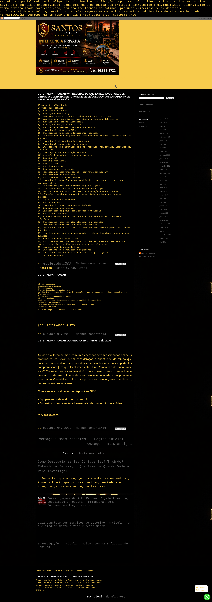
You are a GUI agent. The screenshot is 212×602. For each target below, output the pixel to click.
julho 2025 (163, 140)
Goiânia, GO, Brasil (72, 268)
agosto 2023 (164, 195)
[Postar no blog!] (118, 264)
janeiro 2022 (164, 217)
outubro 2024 (164, 169)
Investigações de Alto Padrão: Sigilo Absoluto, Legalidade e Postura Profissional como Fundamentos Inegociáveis (88, 502)
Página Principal (144, 111)
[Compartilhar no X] (120, 264)
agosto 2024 (164, 177)
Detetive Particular (148, 253)
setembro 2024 (165, 173)
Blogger (117, 596)
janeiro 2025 (164, 159)
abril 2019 (163, 242)
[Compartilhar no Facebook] (122, 264)
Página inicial (109, 439)
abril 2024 (163, 191)
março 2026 (164, 130)
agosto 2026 (164, 119)
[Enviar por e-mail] (116, 264)
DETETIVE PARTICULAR (52, 274)
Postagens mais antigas (109, 444)
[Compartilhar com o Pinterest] (125, 264)
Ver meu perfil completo (147, 256)
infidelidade (143, 126)
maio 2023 (163, 202)
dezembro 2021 (165, 220)
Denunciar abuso (146, 105)
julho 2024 (163, 180)
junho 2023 (163, 198)
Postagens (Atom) (93, 453)
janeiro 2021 (164, 231)
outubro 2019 (164, 238)
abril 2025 (163, 148)
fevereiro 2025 (165, 155)
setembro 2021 (165, 224)
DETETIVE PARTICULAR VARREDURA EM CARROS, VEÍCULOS (74, 340)
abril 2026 (163, 126)
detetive (141, 122)
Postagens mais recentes (62, 439)
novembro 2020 (165, 235)
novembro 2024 (165, 166)
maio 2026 (163, 122)
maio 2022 (163, 209)
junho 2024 (163, 184)
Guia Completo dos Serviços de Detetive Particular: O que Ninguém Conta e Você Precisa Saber (84, 524)
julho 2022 (163, 206)
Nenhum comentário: (93, 263)
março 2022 (164, 213)
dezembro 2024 (165, 162)
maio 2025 (163, 144)
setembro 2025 (165, 137)
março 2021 (164, 227)
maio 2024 (163, 188)
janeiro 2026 (164, 133)
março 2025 (164, 151)
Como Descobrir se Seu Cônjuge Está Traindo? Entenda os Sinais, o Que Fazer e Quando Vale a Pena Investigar (83, 466)
